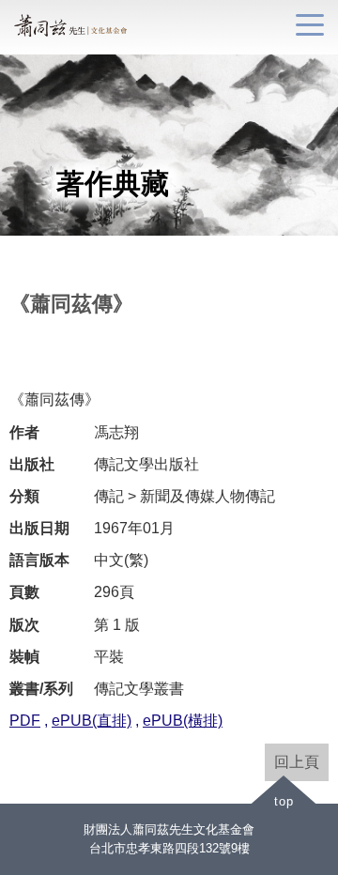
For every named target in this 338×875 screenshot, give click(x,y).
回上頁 (296, 762)
